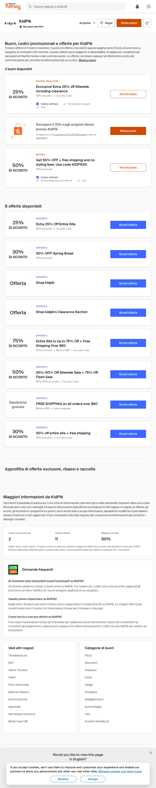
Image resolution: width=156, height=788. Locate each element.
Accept (93, 779)
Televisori (91, 670)
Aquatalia (14, 707)
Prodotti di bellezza (97, 721)
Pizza (88, 655)
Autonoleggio (93, 707)
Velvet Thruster (18, 670)
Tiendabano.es (17, 655)
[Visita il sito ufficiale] (147, 23)
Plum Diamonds (18, 685)
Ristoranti (91, 663)
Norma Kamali (17, 699)
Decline (63, 779)
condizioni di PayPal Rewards (69, 134)
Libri (87, 714)
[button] (148, 6)
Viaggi (89, 685)
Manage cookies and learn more (120, 771)
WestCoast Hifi (18, 721)
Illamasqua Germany (21, 714)
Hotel (88, 677)
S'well (11, 677)
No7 (11, 663)
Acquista (85, 23)
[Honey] (13, 6)
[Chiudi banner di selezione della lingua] (150, 752)
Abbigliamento (94, 699)
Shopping (91, 692)
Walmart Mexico (18, 692)
